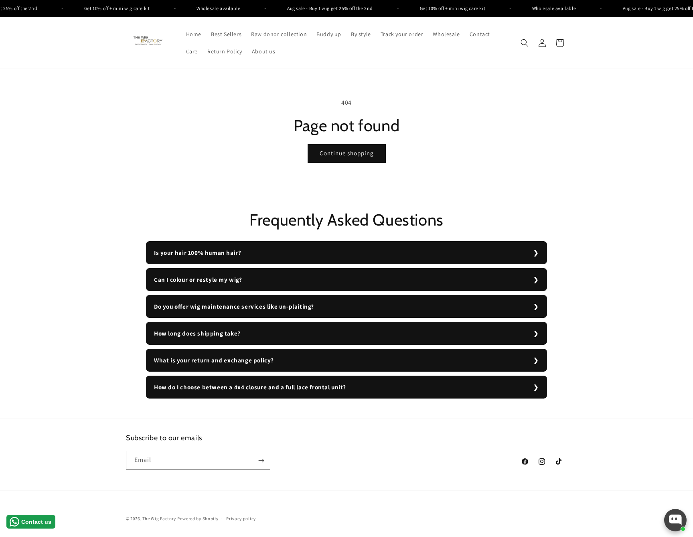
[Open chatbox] (675, 520)
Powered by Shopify (198, 518)
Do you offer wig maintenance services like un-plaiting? (234, 306)
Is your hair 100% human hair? (197, 252)
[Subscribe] (261, 460)
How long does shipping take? (197, 333)
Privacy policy (241, 518)
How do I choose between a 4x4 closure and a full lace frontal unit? (250, 387)
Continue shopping (347, 153)
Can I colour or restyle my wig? (198, 279)
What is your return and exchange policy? (214, 360)
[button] (524, 43)
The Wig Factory (159, 518)
